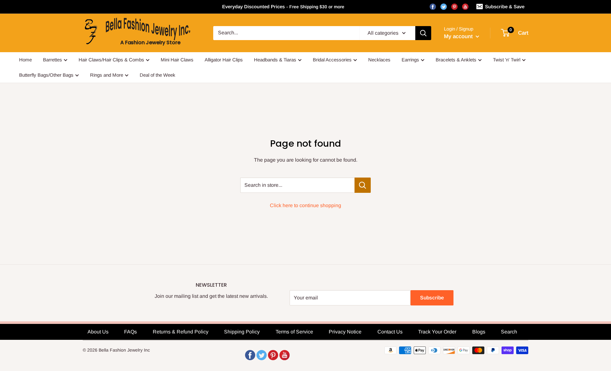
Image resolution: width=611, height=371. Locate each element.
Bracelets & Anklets (456, 59)
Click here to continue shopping (305, 205)
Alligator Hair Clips (224, 59)
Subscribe (432, 297)
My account (459, 36)
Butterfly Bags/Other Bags (46, 75)
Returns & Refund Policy (180, 331)
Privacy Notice (345, 331)
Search (509, 331)
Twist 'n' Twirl (506, 59)
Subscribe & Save (504, 6)
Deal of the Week (157, 75)
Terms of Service (294, 331)
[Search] (423, 33)
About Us (98, 331)
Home (25, 59)
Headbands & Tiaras (275, 59)
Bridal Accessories (332, 59)
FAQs (130, 331)
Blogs (478, 331)
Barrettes (52, 59)
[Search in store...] (363, 185)
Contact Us (390, 331)
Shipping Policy (242, 331)
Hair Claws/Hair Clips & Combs (111, 59)
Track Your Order (437, 331)
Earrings (410, 59)
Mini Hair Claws (177, 59)
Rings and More (106, 75)
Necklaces (379, 59)
